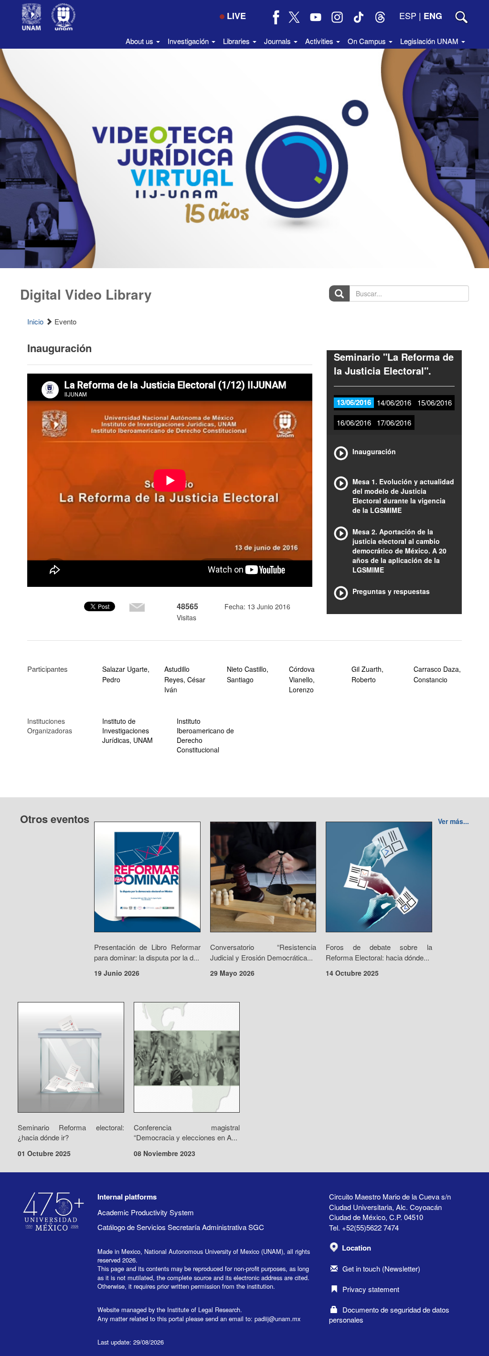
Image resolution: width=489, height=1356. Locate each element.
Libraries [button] (237, 41)
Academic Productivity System (145, 1212)
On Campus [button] (368, 41)
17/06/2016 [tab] (394, 422)
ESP (407, 15)
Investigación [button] (189, 41)
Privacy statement (370, 1289)
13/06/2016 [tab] (354, 402)
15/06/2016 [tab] (434, 402)
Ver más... (453, 821)
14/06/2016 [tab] (394, 402)
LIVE (236, 16)
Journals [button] (278, 41)
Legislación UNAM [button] (430, 41)
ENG (433, 16)
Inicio (35, 321)
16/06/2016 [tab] (354, 422)
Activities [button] (320, 41)
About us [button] (140, 41)
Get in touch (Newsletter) (381, 1268)
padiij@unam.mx (277, 1318)
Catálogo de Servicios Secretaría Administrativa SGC (180, 1227)
